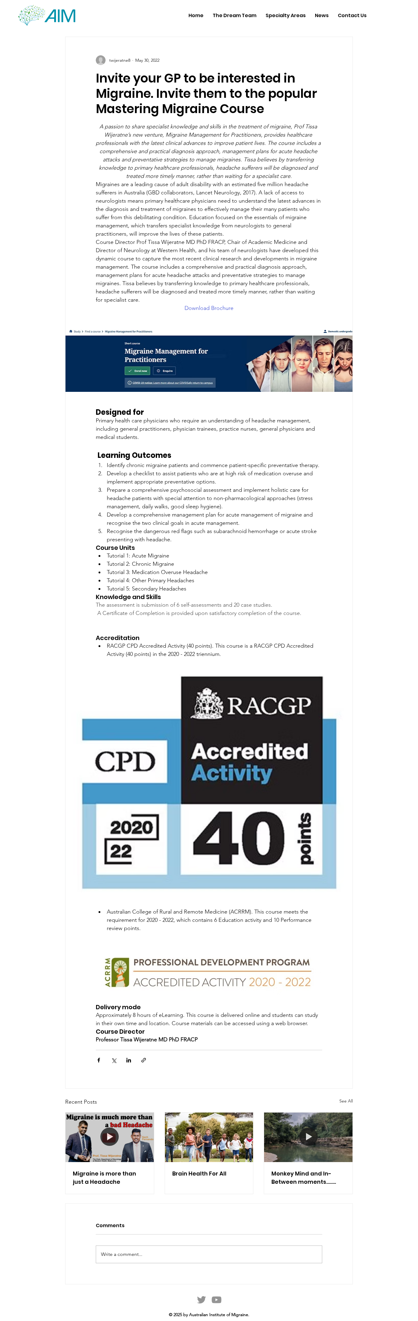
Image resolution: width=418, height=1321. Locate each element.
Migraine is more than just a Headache (104, 1178)
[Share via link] (144, 1060)
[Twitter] (201, 1300)
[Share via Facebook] (99, 1060)
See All (346, 1101)
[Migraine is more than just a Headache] (109, 1137)
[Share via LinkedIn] (129, 1060)
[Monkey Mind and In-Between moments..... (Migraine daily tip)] (308, 1137)
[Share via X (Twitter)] (114, 1060)
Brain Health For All (199, 1173)
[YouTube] (216, 1300)
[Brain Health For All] (209, 1137)
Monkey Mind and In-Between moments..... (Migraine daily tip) (301, 1178)
